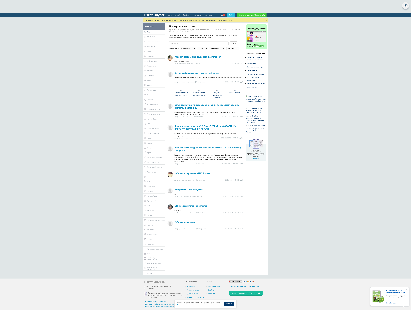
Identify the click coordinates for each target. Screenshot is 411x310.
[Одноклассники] (248, 281)
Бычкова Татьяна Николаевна (186, 116)
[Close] (406, 289)
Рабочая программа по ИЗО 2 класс (192, 173)
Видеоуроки (251, 63)
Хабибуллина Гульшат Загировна (187, 212)
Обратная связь (193, 290)
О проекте (191, 286)
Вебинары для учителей (256, 83)
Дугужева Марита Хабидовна (186, 138)
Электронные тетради (255, 67)
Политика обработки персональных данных (160, 304)
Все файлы (197, 15)
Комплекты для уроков (255, 74)
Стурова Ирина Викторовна (185, 196)
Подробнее (181, 305)
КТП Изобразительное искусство (190, 205)
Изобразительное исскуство (188, 189)
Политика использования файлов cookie (159, 307)
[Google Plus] (253, 281)
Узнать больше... (391, 303)
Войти (231, 15)
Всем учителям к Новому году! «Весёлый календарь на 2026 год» (254, 110)
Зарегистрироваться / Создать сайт (252, 15)
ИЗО (202, 63)
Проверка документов (195, 297)
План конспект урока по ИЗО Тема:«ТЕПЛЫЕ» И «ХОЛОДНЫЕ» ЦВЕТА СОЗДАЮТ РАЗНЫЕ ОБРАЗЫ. (205, 128)
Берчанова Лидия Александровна (187, 180)
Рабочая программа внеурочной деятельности (198, 56)
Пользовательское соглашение (155, 302)
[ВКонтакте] (244, 281)
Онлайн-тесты (252, 70)
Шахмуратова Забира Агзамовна (187, 82)
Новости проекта (252, 105)
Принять (229, 304)
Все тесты (208, 15)
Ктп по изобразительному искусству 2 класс (196, 73)
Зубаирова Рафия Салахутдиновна (187, 229)
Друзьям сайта (192, 294)
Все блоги (186, 15)
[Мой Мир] (250, 281)
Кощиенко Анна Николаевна (186, 63)
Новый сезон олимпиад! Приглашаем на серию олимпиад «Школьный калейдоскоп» (255, 119)
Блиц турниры (252, 87)
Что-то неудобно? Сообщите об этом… (246, 286)
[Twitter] (246, 281)
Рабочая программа (184, 222)
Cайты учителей (174, 15)
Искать (234, 43)
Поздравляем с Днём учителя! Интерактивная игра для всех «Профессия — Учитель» (255, 129)
